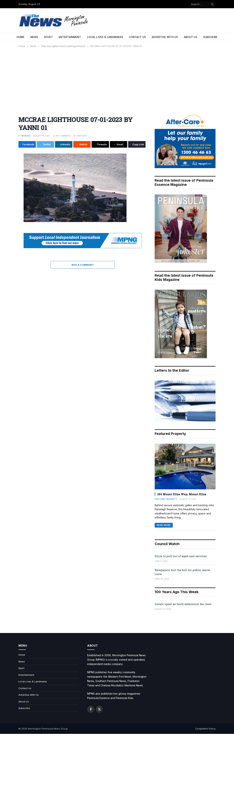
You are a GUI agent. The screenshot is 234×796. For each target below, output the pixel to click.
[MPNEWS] (54, 20)
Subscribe (210, 37)
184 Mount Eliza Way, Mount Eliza (181, 494)
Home (20, 37)
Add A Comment (82, 264)
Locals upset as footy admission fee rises (183, 604)
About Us (190, 37)
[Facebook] (6, 166)
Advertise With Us (165, 37)
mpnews (26, 136)
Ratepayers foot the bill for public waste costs (182, 572)
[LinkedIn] (6, 183)
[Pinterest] (6, 191)
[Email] (6, 199)
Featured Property (166, 499)
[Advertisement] (117, 79)
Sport (48, 37)
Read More (164, 525)
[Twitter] (6, 174)
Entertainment (70, 37)
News (34, 37)
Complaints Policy (205, 728)
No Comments (63, 136)
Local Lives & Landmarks (105, 37)
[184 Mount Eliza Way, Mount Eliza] (185, 466)
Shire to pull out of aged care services (181, 556)
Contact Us (137, 37)
